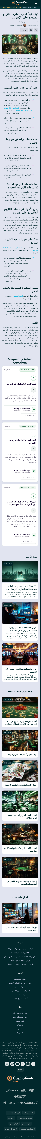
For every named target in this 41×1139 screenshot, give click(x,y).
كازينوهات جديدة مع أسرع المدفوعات (20, 949)
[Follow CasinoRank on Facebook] (33, 1064)
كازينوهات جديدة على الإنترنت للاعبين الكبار (20, 956)
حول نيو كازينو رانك (20, 1013)
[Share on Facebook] (31, 30)
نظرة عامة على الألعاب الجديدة (20, 983)
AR (21, 1070)
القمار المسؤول (18, 296)
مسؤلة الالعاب (20, 987)
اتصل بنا (20, 1032)
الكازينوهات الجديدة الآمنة (20, 952)
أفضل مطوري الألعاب (20, 998)
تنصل (20, 1029)
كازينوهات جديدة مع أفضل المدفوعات (20, 964)
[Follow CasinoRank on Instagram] (28, 1064)
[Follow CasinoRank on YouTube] (17, 1064)
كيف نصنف (20, 1021)
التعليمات (20, 1025)
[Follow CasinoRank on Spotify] (12, 1064)
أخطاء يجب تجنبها (20, 979)
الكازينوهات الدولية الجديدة (20, 990)
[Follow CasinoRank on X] (23, 1064)
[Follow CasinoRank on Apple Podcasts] (7, 1064)
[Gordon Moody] (20, 1096)
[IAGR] (31, 1090)
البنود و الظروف (7, 1136)
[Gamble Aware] (23, 1102)
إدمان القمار (20, 994)
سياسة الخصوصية (18, 1136)
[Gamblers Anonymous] (23, 1090)
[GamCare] (12, 1090)
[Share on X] (36, 30)
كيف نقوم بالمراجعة (20, 1017)
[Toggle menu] (36, 3)
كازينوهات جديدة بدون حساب (20, 960)
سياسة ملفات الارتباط (31, 1136)
